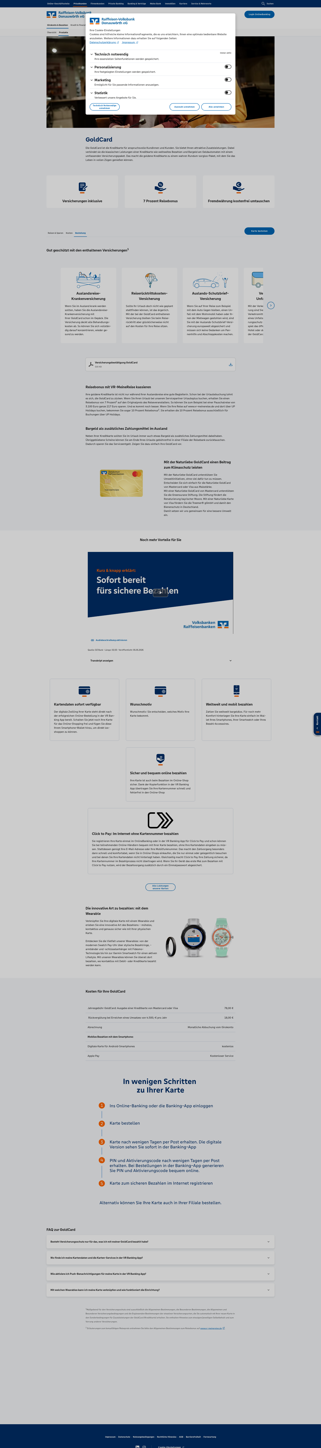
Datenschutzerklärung (103, 42)
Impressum (129, 42)
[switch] (228, 67)
